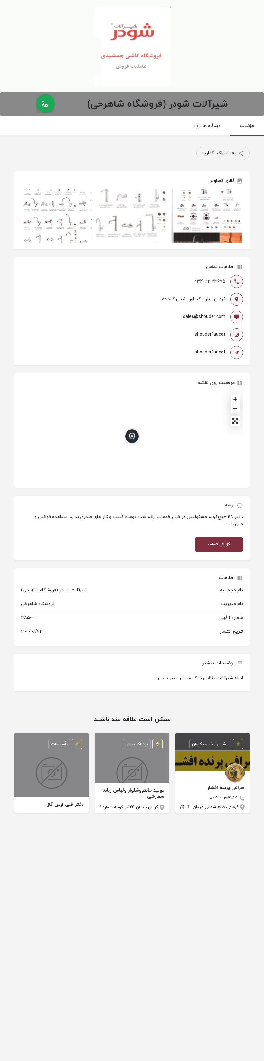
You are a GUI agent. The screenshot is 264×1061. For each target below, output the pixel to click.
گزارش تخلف (219, 544)
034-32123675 (209, 281)
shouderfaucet (209, 335)
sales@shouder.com (204, 317)
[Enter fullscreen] (235, 421)
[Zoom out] (235, 408)
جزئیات (247, 126)
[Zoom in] (235, 399)
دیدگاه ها (208, 126)
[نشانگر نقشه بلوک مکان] (132, 436)
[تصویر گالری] (57, 216)
